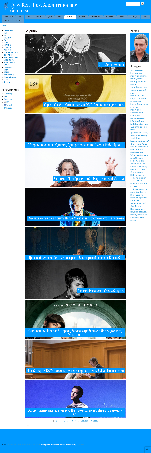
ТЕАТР (145, 17)
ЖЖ (7, 102)
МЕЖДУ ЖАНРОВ (9, 62)
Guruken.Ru (80, 444)
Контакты (18, 21)
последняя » (95, 421)
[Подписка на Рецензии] (28, 425)
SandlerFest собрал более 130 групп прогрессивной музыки (139, 127)
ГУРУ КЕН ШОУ (9, 17)
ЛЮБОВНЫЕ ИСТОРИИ (11, 52)
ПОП (20, 17)
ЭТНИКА (6, 42)
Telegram (9, 108)
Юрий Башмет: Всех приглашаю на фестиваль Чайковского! (138, 198)
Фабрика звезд (9, 74)
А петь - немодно (136, 180)
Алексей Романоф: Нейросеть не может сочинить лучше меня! (137, 161)
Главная (4, 25)
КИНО (6, 70)
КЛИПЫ (6, 72)
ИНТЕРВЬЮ (82, 17)
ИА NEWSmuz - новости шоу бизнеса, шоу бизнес (24, 444)
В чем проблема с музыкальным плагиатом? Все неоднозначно (138, 76)
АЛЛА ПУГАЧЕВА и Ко (11, 57)
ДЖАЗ (50, 17)
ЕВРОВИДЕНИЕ (96, 17)
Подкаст (7, 21)
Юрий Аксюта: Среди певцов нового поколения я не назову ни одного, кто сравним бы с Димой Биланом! (139, 215)
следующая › (85, 421)
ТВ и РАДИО (8, 67)
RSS (7, 96)
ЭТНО (59, 17)
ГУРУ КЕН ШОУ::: (9, 30)
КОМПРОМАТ (110, 17)
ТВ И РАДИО (133, 17)
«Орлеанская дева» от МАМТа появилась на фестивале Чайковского (138, 175)
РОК (29, 17)
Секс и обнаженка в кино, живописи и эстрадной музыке (138, 90)
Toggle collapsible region (148, 450)
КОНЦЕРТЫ (8, 47)
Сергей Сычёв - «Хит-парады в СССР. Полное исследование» (138, 98)
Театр (6, 79)
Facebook (9, 105)
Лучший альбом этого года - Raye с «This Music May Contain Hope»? (139, 135)
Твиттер (9, 99)
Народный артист (10, 77)
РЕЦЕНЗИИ (70, 17)
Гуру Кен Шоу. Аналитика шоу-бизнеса (45, 8)
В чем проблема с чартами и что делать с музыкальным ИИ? (139, 107)
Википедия (9, 93)
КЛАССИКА (39, 17)
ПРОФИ (122, 17)
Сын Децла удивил (136, 70)
